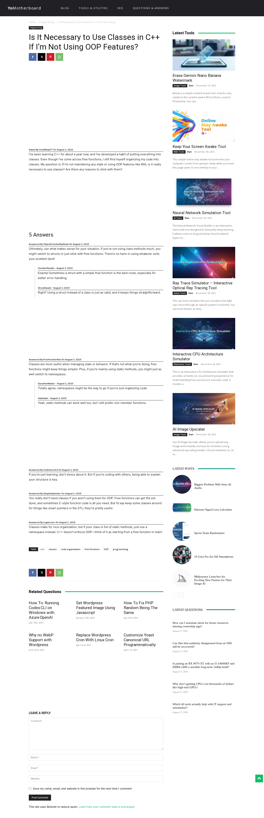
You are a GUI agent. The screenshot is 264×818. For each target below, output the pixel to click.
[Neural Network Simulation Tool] (204, 192)
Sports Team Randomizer (209, 533)
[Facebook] (33, 57)
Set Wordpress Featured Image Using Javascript (95, 608)
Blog (197, 505)
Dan (191, 85)
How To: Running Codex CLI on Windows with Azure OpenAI (44, 610)
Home (32, 22)
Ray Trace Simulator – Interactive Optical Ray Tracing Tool (202, 285)
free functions (92, 549)
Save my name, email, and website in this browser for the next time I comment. (82, 788)
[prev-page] (175, 594)
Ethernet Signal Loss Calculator (213, 509)
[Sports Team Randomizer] (182, 531)
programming (120, 549)
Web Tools (179, 151)
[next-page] (181, 594)
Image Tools (180, 85)
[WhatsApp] (59, 57)
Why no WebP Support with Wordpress (41, 640)
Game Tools (180, 293)
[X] (41, 57)
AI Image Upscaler (189, 429)
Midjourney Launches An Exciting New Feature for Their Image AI (213, 580)
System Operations (184, 618)
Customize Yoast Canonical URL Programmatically (140, 640)
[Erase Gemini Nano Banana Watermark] (204, 55)
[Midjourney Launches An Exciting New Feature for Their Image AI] (182, 578)
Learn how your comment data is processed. (107, 806)
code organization (70, 549)
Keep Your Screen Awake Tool (199, 146)
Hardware (179, 639)
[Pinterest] (50, 57)
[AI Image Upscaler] (204, 408)
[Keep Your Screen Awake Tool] (204, 126)
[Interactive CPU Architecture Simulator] (204, 333)
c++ (42, 549)
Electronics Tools (182, 364)
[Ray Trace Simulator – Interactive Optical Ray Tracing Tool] (204, 262)
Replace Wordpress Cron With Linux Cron (95, 637)
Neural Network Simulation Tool (202, 212)
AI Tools (178, 218)
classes (53, 549)
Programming (46, 22)
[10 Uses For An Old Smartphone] (182, 554)
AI (195, 480)
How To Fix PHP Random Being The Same (141, 608)
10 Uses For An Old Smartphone (213, 556)
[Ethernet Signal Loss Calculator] (182, 507)
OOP (106, 549)
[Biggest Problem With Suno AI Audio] (182, 484)
